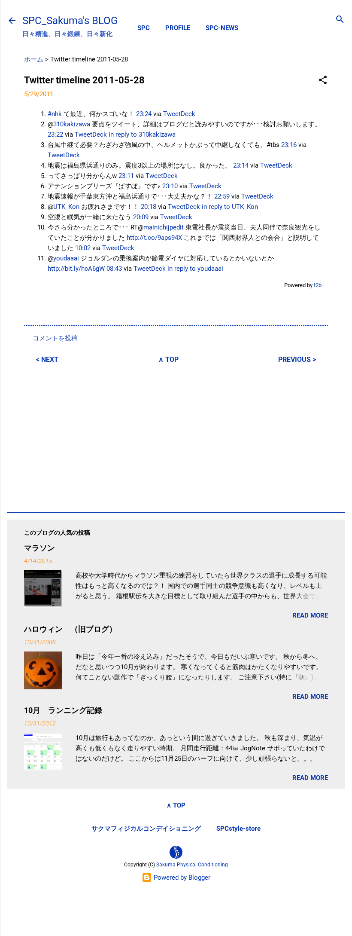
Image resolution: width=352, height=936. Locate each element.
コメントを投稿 (55, 338)
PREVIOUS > (297, 359)
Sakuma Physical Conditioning (192, 865)
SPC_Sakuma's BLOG (70, 21)
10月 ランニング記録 (63, 710)
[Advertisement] (176, 436)
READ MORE (310, 615)
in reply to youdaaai (195, 268)
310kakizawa (71, 124)
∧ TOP (168, 359)
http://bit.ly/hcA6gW (76, 268)
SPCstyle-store (238, 828)
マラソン (39, 547)
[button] (323, 80)
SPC (143, 28)
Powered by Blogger (181, 877)
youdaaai (66, 258)
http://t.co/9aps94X (154, 238)
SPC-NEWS (222, 28)
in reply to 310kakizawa (142, 134)
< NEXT (47, 359)
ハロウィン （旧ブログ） (70, 628)
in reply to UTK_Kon (230, 207)
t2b (318, 285)
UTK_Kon (66, 207)
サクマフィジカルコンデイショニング (146, 828)
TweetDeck (179, 114)
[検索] (340, 20)
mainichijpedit (163, 227)
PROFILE (177, 28)
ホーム (33, 59)
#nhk (55, 114)
